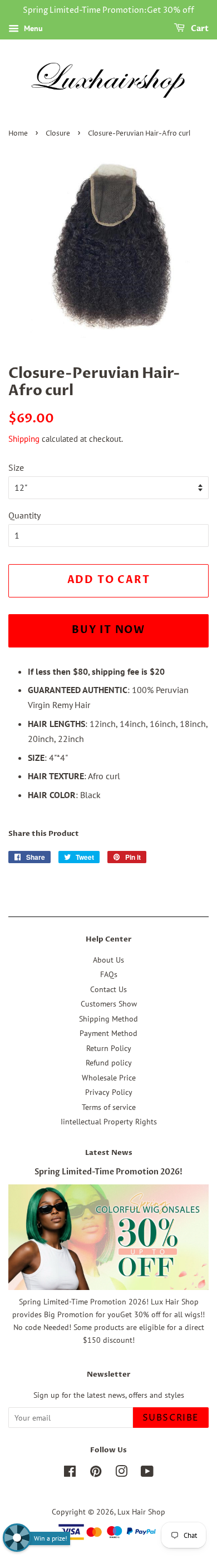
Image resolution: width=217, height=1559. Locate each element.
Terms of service (109, 1107)
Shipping (24, 439)
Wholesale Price (109, 1078)
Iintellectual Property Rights (109, 1122)
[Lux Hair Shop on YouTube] (147, 1473)
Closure (58, 133)
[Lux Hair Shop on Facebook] (69, 1473)
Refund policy (109, 1063)
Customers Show (109, 1004)
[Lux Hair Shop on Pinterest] (96, 1473)
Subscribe (170, 1418)
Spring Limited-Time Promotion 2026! (108, 1172)
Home (18, 133)
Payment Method (108, 1033)
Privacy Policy (108, 1092)
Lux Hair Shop (141, 1512)
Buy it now (108, 630)
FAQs (108, 974)
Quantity (24, 515)
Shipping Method (108, 1019)
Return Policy (108, 1048)
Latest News (108, 1153)
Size (16, 467)
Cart (199, 28)
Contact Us (108, 989)
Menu (32, 28)
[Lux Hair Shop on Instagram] (121, 1473)
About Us (108, 960)
